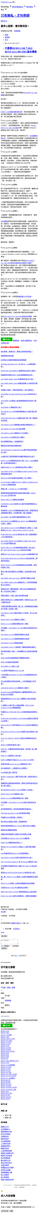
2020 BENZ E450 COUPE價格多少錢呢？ (15, 688)
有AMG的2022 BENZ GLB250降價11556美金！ (17, 790)
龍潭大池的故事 (6, 1155)
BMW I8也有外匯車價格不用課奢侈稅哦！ (15, 658)
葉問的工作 (5, 1127)
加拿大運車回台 (26, 340)
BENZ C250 (5, 1031)
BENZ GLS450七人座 (8, 1089)
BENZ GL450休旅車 (8, 1065)
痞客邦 (13, 923)
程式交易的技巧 (6, 1163)
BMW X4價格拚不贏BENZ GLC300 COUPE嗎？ (18, 760)
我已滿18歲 (5, 1211)
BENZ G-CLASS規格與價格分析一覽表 (14, 624)
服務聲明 (21, 1187)
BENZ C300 (5, 1037)
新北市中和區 (5, 1134)
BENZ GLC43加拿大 (8, 1078)
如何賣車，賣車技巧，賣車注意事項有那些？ (17, 351)
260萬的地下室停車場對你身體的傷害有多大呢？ (18, 456)
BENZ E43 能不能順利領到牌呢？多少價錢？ (16, 478)
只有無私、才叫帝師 (15, 15)
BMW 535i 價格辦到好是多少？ (12, 842)
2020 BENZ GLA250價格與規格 (12, 643)
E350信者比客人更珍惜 (9, 772)
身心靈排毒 (5, 1177)
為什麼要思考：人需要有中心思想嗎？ (14, 768)
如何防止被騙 (5, 1170)
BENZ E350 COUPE (8, 1051)
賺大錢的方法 (5, 1160)
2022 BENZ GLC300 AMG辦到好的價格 (18, 316)
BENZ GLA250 (6, 1067)
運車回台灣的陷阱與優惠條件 (11, 446)
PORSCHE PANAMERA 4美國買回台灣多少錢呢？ (18, 371)
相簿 (6, 35)
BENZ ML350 (5, 1080)
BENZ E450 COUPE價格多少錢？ (12, 794)
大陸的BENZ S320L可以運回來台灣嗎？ (15, 887)
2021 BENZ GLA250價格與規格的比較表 (15, 639)
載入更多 (4, 936)
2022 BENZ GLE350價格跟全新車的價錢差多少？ (18, 425)
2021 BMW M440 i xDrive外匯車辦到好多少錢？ (17, 379)
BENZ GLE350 (6, 1084)
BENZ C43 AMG (6, 1040)
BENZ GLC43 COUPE (8, 1076)
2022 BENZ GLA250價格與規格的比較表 (15, 634)
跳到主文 (4, 21)
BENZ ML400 (5, 1082)
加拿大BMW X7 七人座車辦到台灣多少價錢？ (17, 467)
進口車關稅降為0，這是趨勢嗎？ (12, 441)
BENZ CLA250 (6, 1042)
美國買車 (16, 340)
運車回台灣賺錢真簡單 (9, 830)
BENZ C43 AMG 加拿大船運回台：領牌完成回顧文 (19, 896)
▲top (2, 932)
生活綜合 (16, 929)
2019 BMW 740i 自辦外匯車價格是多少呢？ (16, 517)
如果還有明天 (5, 1146)
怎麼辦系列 (5, 1136)
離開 (11, 1211)
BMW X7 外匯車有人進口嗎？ (11, 756)
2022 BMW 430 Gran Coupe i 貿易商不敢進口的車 (18, 578)
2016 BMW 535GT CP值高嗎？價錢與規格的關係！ (19, 647)
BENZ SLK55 (5, 1099)
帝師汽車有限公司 (5, 1016)
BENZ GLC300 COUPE (9, 1074)
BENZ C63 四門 (6, 1035)
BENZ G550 (5, 1063)
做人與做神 (5, 1175)
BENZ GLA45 (5, 1069)
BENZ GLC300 (6, 1072)
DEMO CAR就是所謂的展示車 (11, 112)
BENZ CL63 (5, 1046)
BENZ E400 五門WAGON (10, 1061)
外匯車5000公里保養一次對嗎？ (12, 817)
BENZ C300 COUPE (8, 1039)
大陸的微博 (5, 1165)
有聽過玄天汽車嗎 (7, 1167)
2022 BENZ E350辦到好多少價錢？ (13, 437)
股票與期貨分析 (6, 1131)
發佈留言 (4, 948)
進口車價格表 (5, 1158)
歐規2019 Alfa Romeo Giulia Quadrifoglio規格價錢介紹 (19, 554)
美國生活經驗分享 (7, 1153)
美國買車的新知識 (7, 356)
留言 (18, 923)
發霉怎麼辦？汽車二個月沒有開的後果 (14, 595)
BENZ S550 (5, 1091)
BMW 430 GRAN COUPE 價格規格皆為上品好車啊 (18, 892)
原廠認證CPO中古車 (24, 296)
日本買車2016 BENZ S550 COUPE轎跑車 (15, 838)
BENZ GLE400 (6, 1085)
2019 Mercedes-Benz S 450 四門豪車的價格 (15, 813)
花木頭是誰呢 (5, 1141)
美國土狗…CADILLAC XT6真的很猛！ (14, 489)
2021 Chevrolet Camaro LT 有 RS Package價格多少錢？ (19, 862)
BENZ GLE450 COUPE (9, 1087)
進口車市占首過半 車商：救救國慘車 (14, 821)
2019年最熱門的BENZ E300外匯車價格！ (15, 853)
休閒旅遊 (17, 31)
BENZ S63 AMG (6, 1093)
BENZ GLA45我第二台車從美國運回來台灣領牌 (17, 883)
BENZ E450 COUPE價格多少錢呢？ (13, 619)
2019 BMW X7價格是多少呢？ (11, 407)
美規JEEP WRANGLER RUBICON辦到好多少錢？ (18, 872)
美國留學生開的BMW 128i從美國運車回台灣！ (17, 375)
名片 (6, 40)
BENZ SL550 (5, 1095)
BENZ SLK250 (6, 1097)
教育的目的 (5, 1139)
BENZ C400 (5, 1033)
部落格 (7, 37)
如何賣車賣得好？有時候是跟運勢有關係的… (17, 809)
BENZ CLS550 (6, 1048)
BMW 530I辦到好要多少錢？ (11, 745)
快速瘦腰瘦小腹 (6, 1172)
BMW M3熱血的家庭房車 (10, 662)
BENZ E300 (5, 1057)
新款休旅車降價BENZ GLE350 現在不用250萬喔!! (18, 826)
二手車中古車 (5, 1143)
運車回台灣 (5, 1148)
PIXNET (9, 1185)
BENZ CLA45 (5, 1044)
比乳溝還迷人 (5, 1129)
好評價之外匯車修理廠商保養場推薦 (13, 360)
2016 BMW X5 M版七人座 (10, 666)
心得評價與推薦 (6, 1151)
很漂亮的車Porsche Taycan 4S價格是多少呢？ (16, 764)
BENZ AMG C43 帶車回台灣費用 (12, 500)
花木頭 (3, 912)
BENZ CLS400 (6, 1049)
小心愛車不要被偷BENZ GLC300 (12, 670)
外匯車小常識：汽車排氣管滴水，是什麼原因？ (17, 390)
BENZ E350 (5, 1053)
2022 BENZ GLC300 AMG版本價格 (13, 429)
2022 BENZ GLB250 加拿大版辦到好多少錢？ (17, 857)
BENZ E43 (4, 1058)
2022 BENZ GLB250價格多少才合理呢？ (15, 433)
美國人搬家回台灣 (7, 1179)
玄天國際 (4, 221)
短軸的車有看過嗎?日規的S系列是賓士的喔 (16, 834)
